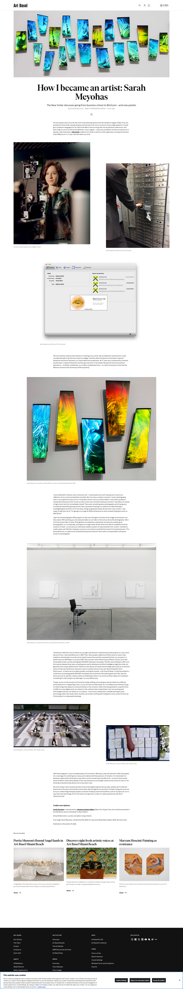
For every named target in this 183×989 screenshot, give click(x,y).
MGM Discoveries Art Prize (62, 950)
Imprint (94, 967)
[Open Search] (139, 5)
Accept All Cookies (159, 980)
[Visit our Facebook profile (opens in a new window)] (135, 939)
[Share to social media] (91, 114)
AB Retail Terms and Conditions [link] (103, 963)
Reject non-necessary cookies (140, 980)
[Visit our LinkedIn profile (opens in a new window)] (142, 939)
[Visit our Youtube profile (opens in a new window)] (145, 939)
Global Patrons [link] (19, 967)
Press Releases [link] (58, 967)
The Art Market (58, 946)
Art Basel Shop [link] (58, 953)
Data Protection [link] (97, 956)
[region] (91, 980)
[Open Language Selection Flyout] (153, 5)
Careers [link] (16, 946)
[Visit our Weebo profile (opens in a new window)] (152, 939)
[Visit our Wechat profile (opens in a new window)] (149, 939)
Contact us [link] (17, 950)
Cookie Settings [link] (97, 960)
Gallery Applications (21, 970)
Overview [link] (56, 939)
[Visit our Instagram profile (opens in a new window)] (132, 939)
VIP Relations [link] (18, 963)
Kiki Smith (75, 132)
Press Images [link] (57, 970)
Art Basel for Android (99, 943)
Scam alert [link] (17, 953)
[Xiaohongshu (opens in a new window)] (156, 939)
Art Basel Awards (59, 943)
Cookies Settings (121, 980)
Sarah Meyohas (58, 809)
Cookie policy (42, 987)
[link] (20, 5)
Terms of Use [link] (96, 953)
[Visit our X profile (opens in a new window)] (139, 939)
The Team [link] (17, 943)
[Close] (179, 980)
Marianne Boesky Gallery (86, 809)
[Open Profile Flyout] (145, 5)
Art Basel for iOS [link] (97, 939)
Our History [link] (18, 939)
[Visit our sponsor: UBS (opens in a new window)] (164, 5)
